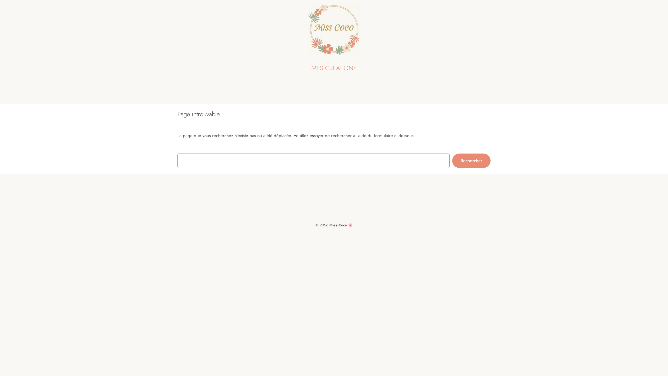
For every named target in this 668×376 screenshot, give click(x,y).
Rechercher (471, 160)
